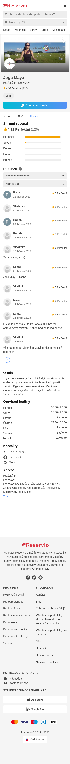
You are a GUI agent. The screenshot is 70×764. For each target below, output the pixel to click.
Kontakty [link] (35, 116)
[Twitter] (34, 577)
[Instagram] (40, 577)
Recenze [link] (7, 116)
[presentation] (65, 5)
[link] (5, 30)
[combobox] (35, 22)
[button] (35, 105)
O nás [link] (21, 116)
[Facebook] (28, 577)
